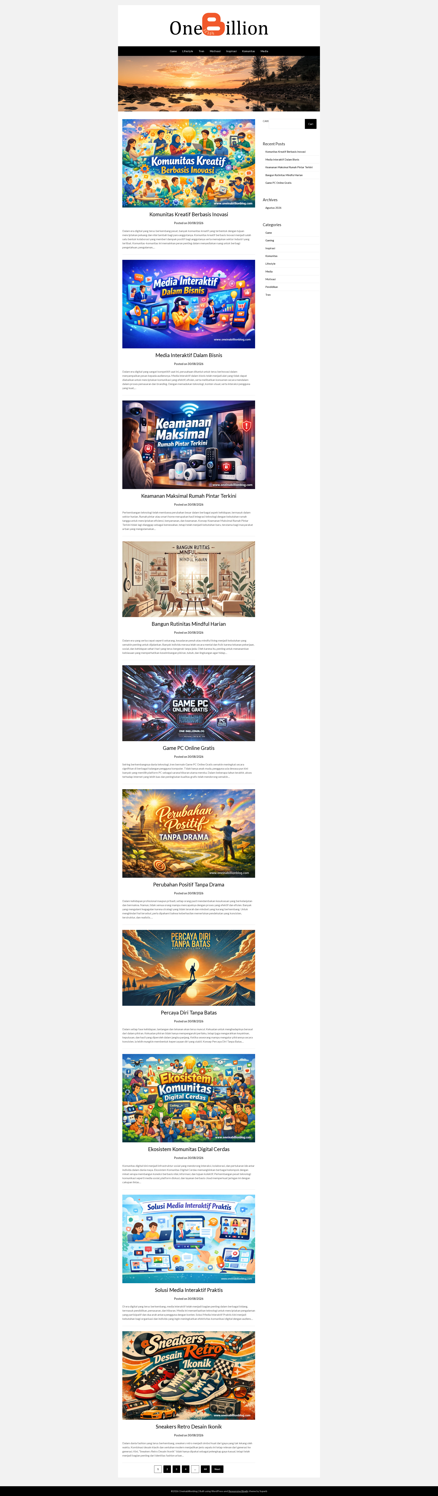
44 (205, 1469)
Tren (201, 51)
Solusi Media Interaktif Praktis (189, 1290)
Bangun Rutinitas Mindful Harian (189, 624)
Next (217, 1469)
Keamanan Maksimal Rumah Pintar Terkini (188, 496)
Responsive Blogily (238, 1491)
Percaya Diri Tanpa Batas (189, 1012)
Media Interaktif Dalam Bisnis (188, 355)
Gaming (269, 240)
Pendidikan (271, 286)
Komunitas (248, 51)
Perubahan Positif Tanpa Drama (188, 884)
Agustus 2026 (273, 207)
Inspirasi (231, 51)
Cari (266, 121)
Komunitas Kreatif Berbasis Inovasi (188, 214)
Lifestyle (187, 51)
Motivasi (215, 51)
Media (264, 51)
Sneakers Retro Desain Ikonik (189, 1426)
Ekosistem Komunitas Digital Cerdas (189, 1149)
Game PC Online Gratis (189, 748)
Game (173, 51)
